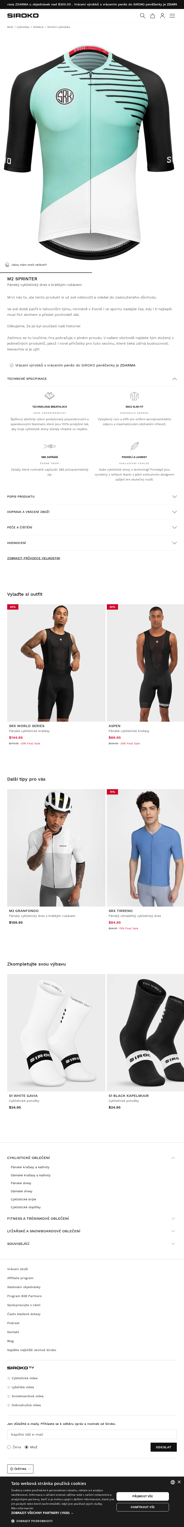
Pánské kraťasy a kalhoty (30, 1167)
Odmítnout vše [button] (143, 1507)
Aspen (114, 726)
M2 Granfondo (24, 911)
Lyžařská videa (23, 1387)
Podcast (13, 1323)
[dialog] (92, 1502)
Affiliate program (20, 1278)
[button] (63, 1512)
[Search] (142, 15)
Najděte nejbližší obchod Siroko (31, 1350)
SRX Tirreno (121, 911)
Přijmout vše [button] (142, 1496)
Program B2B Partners (24, 1296)
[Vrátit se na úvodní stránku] (23, 15)
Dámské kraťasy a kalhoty (30, 1175)
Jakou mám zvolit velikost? (29, 264)
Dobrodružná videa (26, 1405)
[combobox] (173, 1482)
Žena (17, 1447)
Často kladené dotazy (23, 1314)
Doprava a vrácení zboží (28, 512)
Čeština (20, 1469)
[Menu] (172, 15)
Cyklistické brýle (23, 1199)
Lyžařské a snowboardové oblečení (43, 1231)
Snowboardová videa (28, 1396)
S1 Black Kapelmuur (129, 1096)
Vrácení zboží (17, 1269)
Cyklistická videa (24, 1378)
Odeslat (163, 1447)
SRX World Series (26, 726)
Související (18, 1244)
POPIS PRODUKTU (21, 496)
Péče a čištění (19, 527)
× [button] (179, 1482)
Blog (10, 1341)
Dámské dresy (21, 1191)
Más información (22, 1508)
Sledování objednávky (23, 1287)
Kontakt (13, 1332)
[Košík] (152, 15)
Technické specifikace (27, 378)
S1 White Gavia (23, 1096)
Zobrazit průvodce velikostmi (33, 558)
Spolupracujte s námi (23, 1305)
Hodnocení (16, 543)
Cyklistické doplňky (26, 1207)
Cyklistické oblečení (28, 1158)
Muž (33, 1447)
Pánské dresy (21, 1183)
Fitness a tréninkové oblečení (38, 1218)
